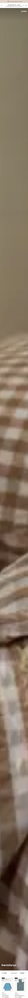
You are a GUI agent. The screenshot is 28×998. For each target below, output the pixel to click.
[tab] (23, 973)
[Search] (23, 5)
